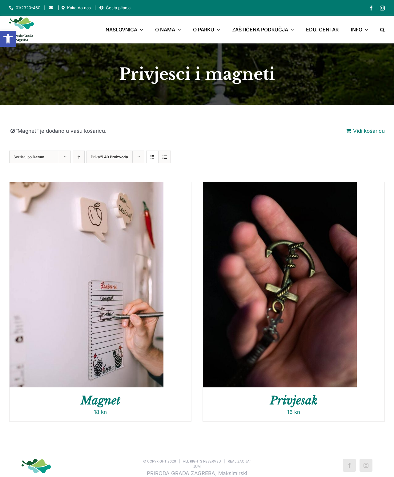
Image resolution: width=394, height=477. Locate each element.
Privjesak (293, 400)
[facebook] (371, 8)
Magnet (100, 400)
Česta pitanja (118, 7)
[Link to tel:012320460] (11, 8)
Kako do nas (79, 7)
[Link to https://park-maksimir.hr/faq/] (101, 8)
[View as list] (165, 157)
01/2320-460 (28, 7)
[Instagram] (366, 465)
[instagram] (382, 8)
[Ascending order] (79, 157)
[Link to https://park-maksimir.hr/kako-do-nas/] (63, 8)
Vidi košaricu (369, 131)
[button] (8, 39)
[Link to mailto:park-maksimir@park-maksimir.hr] (51, 8)
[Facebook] (349, 465)
